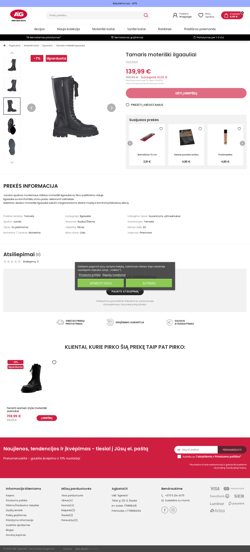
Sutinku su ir (212, 456)
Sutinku (149, 283)
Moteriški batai (103, 29)
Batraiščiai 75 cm (147, 154)
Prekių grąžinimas (16, 515)
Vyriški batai (136, 29)
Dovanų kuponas (16, 535)
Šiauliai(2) (67, 515)
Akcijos (39, 29)
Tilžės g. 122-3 (120, 500)
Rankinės (165, 29)
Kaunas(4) (67, 505)
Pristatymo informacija (19, 520)
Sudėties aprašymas (18, 525)
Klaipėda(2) (68, 510)
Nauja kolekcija (68, 29)
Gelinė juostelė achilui (186, 154)
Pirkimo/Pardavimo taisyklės (22, 505)
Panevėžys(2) (69, 520)
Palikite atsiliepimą (125, 291)
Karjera (10, 495)
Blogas (10, 530)
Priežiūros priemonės (200, 29)
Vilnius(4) (67, 500)
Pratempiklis (225, 154)
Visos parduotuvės (72, 495)
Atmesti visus (101, 283)
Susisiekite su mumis (177, 500)
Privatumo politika (16, 500)
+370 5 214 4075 (174, 495)
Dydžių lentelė (14, 510)
